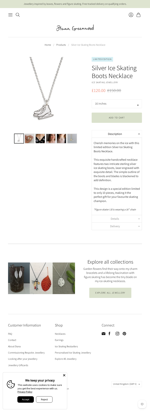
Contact (12, 340)
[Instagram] (117, 334)
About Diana (14, 346)
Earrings (59, 340)
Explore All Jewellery (65, 358)
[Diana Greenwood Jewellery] (75, 27)
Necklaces (60, 333)
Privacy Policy (25, 391)
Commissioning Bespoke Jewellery (26, 352)
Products (61, 44)
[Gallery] (46, 101)
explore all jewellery (110, 292)
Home (48, 44)
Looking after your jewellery (22, 358)
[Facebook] (109, 334)
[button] (117, 134)
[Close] (64, 375)
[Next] (78, 95)
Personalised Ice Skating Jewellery (73, 352)
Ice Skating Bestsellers (66, 346)
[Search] (17, 14)
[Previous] (13, 95)
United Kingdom (125, 383)
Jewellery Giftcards (18, 365)
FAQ (10, 333)
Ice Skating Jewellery (105, 82)
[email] (103, 334)
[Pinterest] (124, 334)
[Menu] (10, 15)
